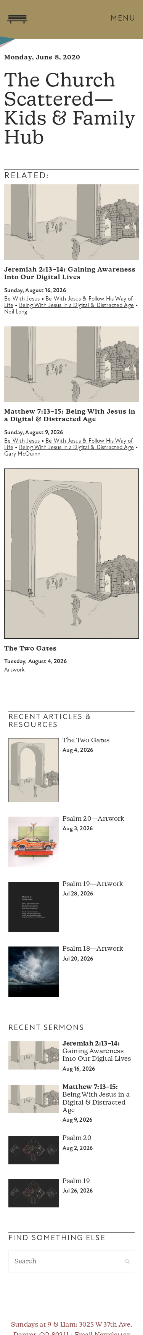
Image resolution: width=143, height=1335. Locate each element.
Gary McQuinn (22, 454)
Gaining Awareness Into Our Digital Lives (97, 1052)
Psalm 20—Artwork (93, 819)
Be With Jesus (22, 299)
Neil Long (15, 312)
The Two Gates (30, 649)
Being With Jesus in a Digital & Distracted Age (76, 306)
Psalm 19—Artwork (93, 884)
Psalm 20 (77, 1138)
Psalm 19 (76, 1181)
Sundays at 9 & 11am (43, 1325)
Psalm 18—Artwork (93, 949)
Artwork (14, 670)
